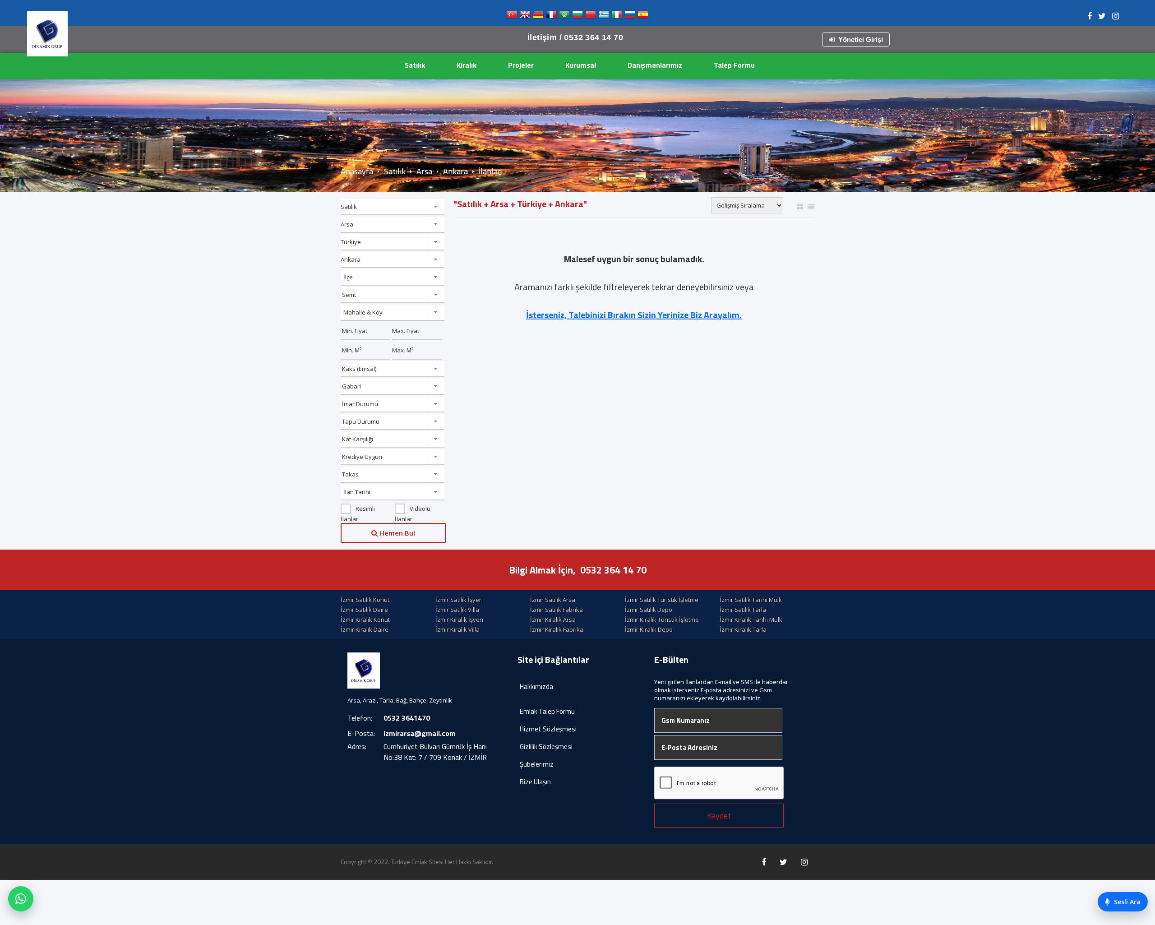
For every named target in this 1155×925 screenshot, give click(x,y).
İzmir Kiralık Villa (457, 629)
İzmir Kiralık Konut (365, 619)
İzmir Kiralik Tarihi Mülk (751, 619)
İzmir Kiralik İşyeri (459, 619)
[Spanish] (643, 16)
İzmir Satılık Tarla (743, 610)
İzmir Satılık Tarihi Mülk (751, 600)
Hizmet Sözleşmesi (548, 729)
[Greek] (603, 16)
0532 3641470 (406, 717)
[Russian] (629, 16)
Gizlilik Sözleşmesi (546, 746)
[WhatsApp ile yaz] (20, 898)
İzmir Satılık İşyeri (459, 600)
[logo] (47, 33)
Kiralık (466, 65)
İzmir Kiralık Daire (364, 629)
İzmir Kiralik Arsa (553, 619)
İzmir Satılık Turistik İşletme (661, 600)
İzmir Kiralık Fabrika (556, 629)
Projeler (521, 65)
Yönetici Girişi (860, 39)
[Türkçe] (512, 16)
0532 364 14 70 (613, 570)
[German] (538, 16)
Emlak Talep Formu (547, 711)
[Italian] (616, 16)
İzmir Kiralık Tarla (743, 629)
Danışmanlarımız (655, 65)
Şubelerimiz (537, 764)
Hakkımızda (536, 686)
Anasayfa (357, 171)
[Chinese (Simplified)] (590, 16)
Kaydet (719, 815)
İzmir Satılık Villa (457, 610)
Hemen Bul (396, 532)
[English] (525, 16)
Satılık (415, 65)
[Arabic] (564, 16)
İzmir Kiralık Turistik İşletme (662, 619)
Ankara (455, 171)
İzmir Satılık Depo (648, 610)
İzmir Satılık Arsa (552, 600)
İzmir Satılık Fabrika (556, 610)
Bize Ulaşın (535, 782)
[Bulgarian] (577, 16)
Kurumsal (580, 65)
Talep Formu (734, 65)
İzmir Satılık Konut (365, 600)
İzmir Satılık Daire (364, 610)
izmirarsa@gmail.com (419, 733)
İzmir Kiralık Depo (649, 629)
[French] (551, 16)
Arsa (424, 171)
